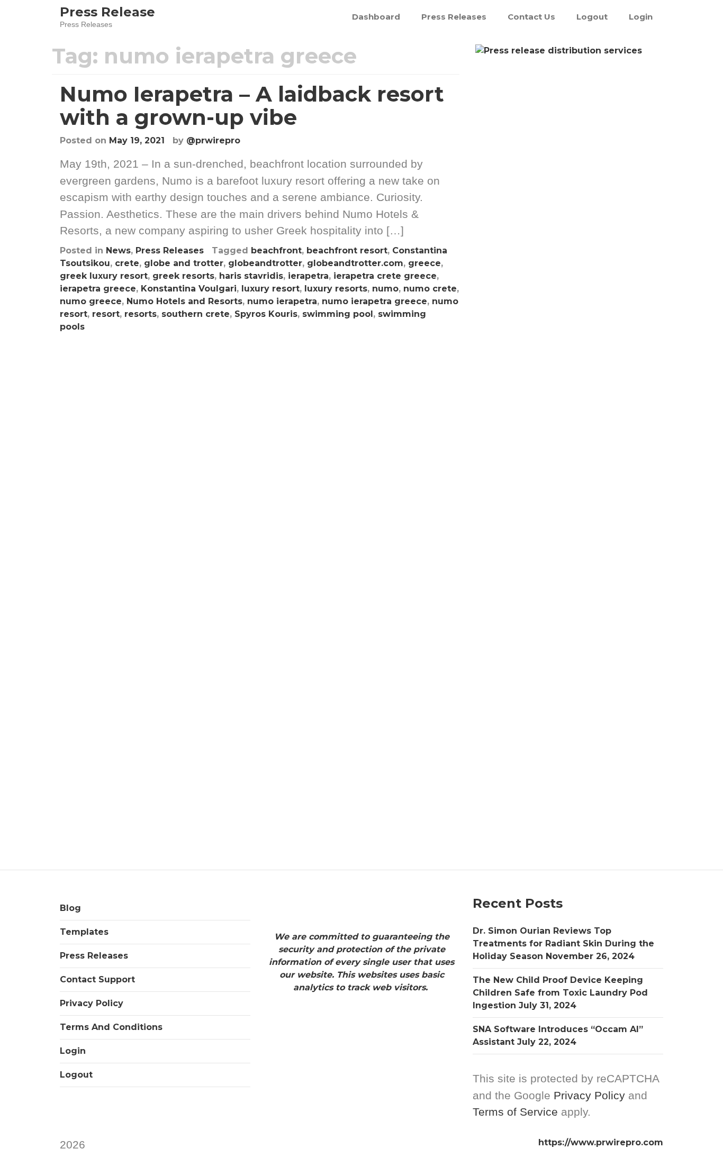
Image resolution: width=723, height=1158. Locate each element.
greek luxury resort (104, 276)
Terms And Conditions (111, 1027)
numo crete (430, 289)
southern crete (195, 314)
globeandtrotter (265, 263)
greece (424, 263)
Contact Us (531, 17)
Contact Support (97, 979)
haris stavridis (251, 276)
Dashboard (376, 17)
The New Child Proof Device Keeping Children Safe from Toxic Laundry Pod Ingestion (560, 992)
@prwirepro (213, 140)
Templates (84, 932)
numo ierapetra (282, 301)
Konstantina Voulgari (189, 289)
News (118, 250)
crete (127, 263)
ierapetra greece (98, 289)
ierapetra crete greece (385, 276)
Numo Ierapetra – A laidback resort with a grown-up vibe (252, 105)
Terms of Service (515, 1112)
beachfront (276, 250)
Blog (70, 908)
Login (641, 17)
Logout (592, 17)
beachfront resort (346, 250)
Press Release (107, 12)
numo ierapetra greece (374, 301)
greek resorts (183, 276)
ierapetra (308, 276)
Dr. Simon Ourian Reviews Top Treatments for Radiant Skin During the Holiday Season (563, 943)
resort (106, 314)
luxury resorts (335, 289)
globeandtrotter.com (355, 263)
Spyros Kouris (265, 314)
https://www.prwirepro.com (600, 1142)
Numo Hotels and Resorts (184, 301)
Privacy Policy (91, 1003)
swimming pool (337, 314)
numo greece (91, 301)
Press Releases (453, 17)
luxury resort (270, 289)
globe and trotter (183, 263)
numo (385, 289)
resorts (140, 314)
